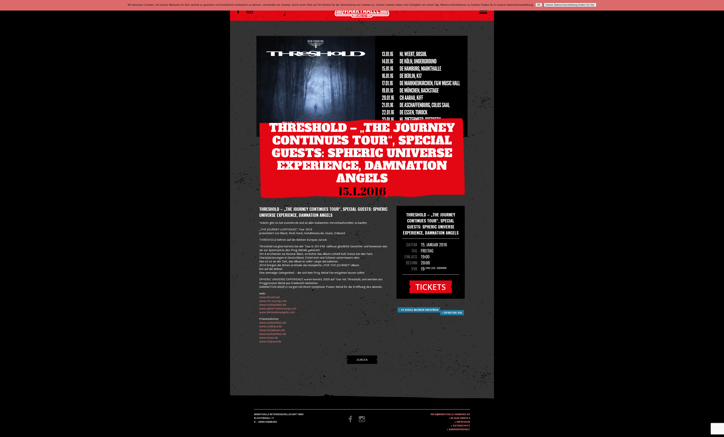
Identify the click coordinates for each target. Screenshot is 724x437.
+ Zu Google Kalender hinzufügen (418, 309)
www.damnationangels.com (277, 312)
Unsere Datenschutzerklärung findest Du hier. (570, 4)
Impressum (463, 421)
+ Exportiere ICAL (452, 312)
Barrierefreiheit (459, 429)
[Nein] (719, 5)
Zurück (362, 359)
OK (539, 4)
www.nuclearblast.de (272, 304)
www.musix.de (268, 337)
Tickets (430, 286)
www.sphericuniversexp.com (277, 308)
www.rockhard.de (270, 326)
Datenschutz (461, 425)
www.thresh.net (269, 297)
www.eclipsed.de (270, 341)
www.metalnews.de (272, 330)
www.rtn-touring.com (273, 301)
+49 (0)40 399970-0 (459, 418)
